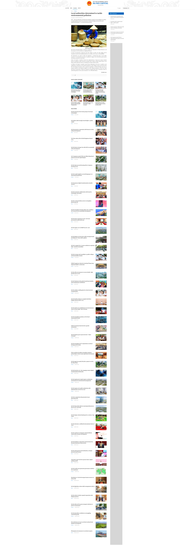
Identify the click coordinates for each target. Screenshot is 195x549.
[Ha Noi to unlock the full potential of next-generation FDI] (101, 400)
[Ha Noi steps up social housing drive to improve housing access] (101, 168)
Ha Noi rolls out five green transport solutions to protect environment (82, 505)
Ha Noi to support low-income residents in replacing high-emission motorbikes (83, 246)
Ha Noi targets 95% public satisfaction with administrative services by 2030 (80, 389)
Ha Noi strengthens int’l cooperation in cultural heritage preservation (81, 344)
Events (79, 8)
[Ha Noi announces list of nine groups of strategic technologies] (76, 85)
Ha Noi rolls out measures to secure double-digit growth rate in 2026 (82, 273)
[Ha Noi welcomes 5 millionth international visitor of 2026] (101, 426)
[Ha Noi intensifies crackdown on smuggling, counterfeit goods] (101, 516)
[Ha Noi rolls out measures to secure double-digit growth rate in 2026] (101, 275)
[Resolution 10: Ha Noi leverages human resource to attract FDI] (101, 480)
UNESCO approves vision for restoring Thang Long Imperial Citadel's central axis (82, 264)
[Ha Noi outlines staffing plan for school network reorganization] (76, 98)
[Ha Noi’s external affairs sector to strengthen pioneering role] (101, 203)
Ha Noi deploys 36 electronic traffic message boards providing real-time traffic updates (82, 237)
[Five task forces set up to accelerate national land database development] (101, 524)
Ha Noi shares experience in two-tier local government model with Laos (80, 219)
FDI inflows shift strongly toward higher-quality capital (82, 121)
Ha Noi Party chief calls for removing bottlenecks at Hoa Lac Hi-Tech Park (82, 406)
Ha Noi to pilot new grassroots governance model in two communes (82, 469)
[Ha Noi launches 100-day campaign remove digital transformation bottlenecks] (101, 373)
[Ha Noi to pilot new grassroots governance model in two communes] (101, 471)
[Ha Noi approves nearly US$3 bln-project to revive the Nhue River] (100, 98)
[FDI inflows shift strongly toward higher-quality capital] (101, 123)
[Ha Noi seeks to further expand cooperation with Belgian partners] (101, 498)
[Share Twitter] (75, 75)
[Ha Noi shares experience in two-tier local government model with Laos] (101, 221)
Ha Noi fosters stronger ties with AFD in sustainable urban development (82, 148)
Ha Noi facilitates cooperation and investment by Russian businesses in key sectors (82, 442)
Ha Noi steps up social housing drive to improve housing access (81, 166)
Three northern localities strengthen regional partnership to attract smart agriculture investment (82, 353)
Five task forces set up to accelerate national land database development (82, 522)
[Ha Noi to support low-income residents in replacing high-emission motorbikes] (101, 248)
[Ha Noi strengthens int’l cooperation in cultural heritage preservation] (101, 346)
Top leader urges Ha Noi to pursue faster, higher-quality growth (82, 460)
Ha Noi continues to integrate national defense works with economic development (81, 433)
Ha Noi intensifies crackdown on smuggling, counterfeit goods (81, 514)
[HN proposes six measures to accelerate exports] (101, 533)
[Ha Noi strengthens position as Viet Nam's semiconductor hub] (101, 319)
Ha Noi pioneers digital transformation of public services (82, 183)
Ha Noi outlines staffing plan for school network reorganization (75, 103)
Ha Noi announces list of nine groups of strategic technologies (75, 91)
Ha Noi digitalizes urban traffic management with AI (83, 486)
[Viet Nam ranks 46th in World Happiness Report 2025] (101, 141)
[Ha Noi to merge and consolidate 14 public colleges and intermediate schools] (100, 85)
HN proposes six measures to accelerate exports (81, 531)
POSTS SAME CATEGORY (76, 79)
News (71, 8)
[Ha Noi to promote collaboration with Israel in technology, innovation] (101, 194)
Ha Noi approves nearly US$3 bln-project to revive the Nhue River (100, 103)
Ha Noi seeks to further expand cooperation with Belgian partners (82, 496)
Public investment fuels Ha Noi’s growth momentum (80, 326)
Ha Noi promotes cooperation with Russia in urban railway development (82, 130)
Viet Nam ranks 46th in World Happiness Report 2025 (82, 139)
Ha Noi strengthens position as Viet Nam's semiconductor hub (80, 317)
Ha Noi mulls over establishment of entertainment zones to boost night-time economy (82, 308)
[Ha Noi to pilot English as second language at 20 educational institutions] (88, 85)
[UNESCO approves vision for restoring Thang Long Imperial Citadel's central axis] (101, 266)
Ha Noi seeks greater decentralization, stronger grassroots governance (81, 451)
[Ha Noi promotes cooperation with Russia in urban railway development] (101, 132)
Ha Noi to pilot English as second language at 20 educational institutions (88, 91)
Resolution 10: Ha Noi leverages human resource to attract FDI (82, 478)
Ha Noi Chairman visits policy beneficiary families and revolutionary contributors (82, 282)
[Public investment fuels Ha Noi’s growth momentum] (101, 328)
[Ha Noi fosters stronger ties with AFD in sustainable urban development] (101, 150)
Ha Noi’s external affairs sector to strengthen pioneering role (81, 201)
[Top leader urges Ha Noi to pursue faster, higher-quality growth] (101, 462)
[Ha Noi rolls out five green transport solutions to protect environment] (101, 507)
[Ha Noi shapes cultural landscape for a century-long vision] (101, 417)
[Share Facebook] (73, 75)
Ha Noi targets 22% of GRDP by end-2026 (80, 227)
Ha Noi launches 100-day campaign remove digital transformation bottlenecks (82, 371)
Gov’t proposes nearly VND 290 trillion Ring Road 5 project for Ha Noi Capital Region (82, 157)
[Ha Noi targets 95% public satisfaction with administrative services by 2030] (101, 391)
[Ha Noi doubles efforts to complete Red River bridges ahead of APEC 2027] (101, 301)
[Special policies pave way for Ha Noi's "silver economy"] (88, 98)
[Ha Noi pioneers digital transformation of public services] (101, 185)
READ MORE (74, 108)
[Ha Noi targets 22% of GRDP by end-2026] (101, 230)
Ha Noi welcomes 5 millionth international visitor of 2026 (82, 424)
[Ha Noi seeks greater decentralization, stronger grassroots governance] (101, 453)
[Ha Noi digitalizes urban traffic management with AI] (101, 489)
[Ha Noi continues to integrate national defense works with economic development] (101, 435)
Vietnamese (125, 8)
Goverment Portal (100, 5)
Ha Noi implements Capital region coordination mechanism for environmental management (81, 380)
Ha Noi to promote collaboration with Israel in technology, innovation (81, 192)
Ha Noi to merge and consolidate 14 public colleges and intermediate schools (100, 91)
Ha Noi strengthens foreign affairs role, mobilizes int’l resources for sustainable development (82, 210)
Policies (75, 8)
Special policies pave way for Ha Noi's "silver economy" (88, 103)
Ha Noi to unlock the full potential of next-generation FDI (80, 398)
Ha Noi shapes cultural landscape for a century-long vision (82, 415)
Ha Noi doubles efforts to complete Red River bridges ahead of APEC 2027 (81, 299)
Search (119, 8)
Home (68, 8)
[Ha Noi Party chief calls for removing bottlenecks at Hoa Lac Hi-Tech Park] (101, 408)
